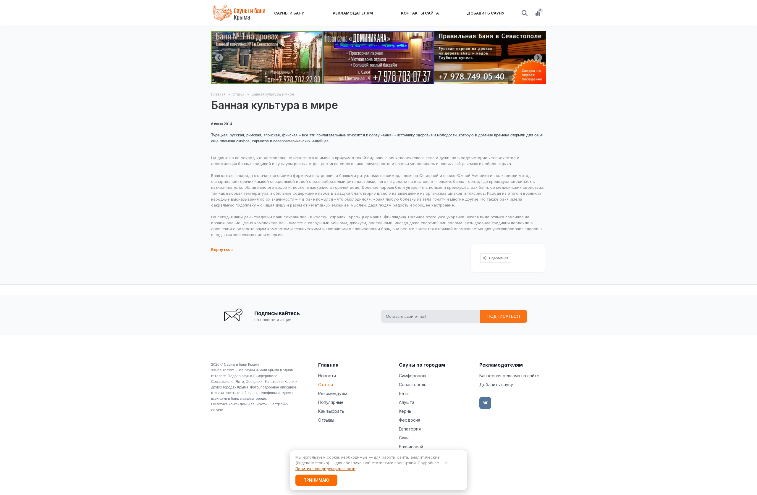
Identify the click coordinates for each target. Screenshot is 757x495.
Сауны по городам (422, 365)
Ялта (404, 393)
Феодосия (409, 420)
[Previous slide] (219, 58)
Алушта (406, 402)
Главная (328, 365)
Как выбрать (331, 411)
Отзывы (326, 420)
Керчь (405, 411)
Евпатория (410, 428)
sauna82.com (222, 370)
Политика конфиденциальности (239, 404)
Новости (327, 375)
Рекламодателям (501, 365)
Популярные (331, 402)
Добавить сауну (496, 384)
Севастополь (412, 384)
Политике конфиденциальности (325, 468)
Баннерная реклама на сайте (509, 375)
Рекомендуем (332, 393)
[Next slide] (538, 58)
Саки (404, 437)
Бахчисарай (411, 446)
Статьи (325, 384)
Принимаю (316, 480)
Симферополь (413, 375)
